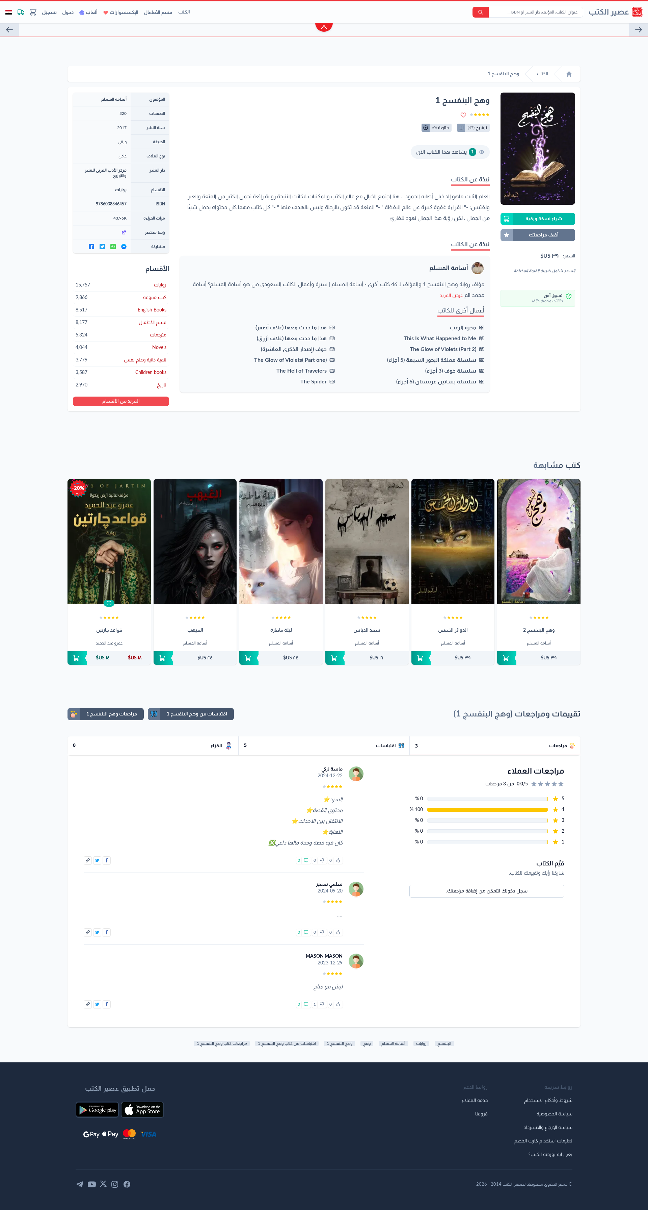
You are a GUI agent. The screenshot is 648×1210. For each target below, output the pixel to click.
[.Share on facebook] (91, 246)
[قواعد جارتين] (109, 541)
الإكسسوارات (124, 12)
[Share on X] (97, 860)
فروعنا (481, 1114)
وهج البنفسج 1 (339, 1043)
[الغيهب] (195, 541)
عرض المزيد (451, 295)
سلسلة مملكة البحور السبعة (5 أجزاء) (431, 360)
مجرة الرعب (463, 327)
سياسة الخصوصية (554, 1114)
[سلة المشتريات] (33, 12)
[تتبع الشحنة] (21, 12)
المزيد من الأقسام (121, 401)
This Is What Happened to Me (440, 338)
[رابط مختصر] (102, 232)
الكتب (184, 12)
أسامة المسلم (448, 268)
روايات (121, 190)
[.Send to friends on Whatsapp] (113, 246)
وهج (367, 1043)
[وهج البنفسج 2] (538, 541)
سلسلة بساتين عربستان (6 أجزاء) (436, 381)
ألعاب (92, 12)
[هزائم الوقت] (638, 29)
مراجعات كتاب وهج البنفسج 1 (222, 1043)
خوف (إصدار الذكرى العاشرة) (294, 349)
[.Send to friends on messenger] (124, 246)
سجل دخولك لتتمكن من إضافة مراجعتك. (487, 891)
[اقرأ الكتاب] (109, 603)
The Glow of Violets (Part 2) (443, 349)
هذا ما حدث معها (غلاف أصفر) (291, 327)
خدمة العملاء (475, 1100)
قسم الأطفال (158, 12)
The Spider (313, 381)
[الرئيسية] (569, 74)
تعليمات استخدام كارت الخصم (543, 1141)
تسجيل (49, 12)
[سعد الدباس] (367, 541)
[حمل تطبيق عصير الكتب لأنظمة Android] (97, 1110)
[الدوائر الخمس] (453, 541)
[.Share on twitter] (102, 246)
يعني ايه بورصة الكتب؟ (550, 1154)
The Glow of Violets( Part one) (290, 360)
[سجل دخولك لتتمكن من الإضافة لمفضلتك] (463, 114)
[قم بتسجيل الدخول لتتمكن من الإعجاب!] (338, 860)
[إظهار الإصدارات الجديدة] (324, 28)
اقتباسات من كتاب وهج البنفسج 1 (287, 1043)
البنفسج (444, 1043)
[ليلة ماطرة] (281, 541)
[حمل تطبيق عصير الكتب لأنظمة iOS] (142, 1110)
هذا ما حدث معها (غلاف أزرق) (292, 338)
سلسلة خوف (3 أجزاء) (450, 371)
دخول (68, 12)
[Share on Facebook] (107, 860)
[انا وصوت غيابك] (9, 29)
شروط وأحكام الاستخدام (548, 1100)
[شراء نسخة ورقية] (538, 658)
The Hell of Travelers (301, 371)
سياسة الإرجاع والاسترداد (548, 1127)
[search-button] (481, 12)
